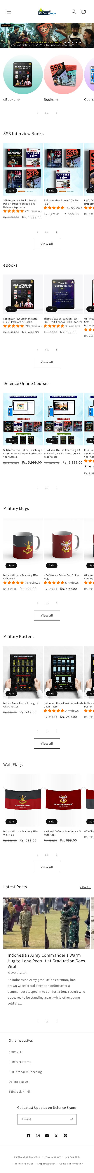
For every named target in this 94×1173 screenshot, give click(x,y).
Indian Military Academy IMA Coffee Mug (20, 576)
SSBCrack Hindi (19, 1091)
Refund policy (72, 1156)
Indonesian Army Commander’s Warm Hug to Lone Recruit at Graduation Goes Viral (46, 960)
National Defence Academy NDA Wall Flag (63, 833)
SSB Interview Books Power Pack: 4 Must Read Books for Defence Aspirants (19, 204)
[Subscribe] (72, 1119)
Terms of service (24, 1163)
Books (49, 99)
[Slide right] (56, 113)
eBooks (9, 99)
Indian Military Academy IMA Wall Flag (20, 833)
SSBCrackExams (20, 1062)
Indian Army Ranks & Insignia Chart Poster (21, 705)
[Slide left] (37, 113)
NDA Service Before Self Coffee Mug (62, 576)
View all (47, 244)
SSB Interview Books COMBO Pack (61, 202)
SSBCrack (15, 1052)
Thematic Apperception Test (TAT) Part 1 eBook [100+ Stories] (63, 320)
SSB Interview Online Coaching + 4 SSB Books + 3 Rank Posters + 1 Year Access (23, 453)
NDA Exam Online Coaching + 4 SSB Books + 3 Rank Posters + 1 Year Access (62, 453)
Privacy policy (53, 1156)
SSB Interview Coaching (25, 1072)
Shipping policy (46, 1163)
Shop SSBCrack (31, 1156)
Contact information (71, 1163)
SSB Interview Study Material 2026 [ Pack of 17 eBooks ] (20, 320)
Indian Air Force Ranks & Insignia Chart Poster (63, 705)
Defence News (18, 1082)
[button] (9, 11)
